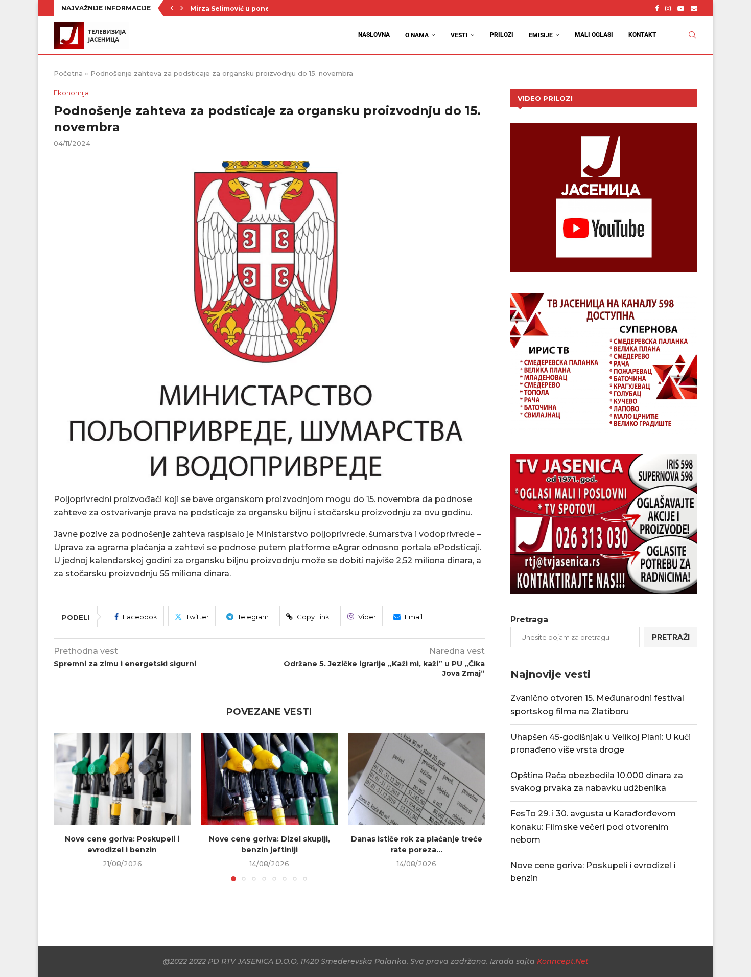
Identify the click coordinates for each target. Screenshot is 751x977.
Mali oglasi (594, 34)
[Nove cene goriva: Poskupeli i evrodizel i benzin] (122, 779)
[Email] (694, 8)
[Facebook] (657, 8)
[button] (172, 8)
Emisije (541, 35)
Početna (68, 73)
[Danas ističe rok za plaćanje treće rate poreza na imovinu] (416, 779)
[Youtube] (680, 8)
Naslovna (374, 34)
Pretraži (671, 637)
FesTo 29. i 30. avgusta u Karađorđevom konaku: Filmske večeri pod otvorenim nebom (593, 827)
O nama (417, 35)
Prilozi (501, 34)
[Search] (692, 35)
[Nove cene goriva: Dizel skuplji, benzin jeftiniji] (269, 779)
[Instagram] (668, 8)
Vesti (459, 35)
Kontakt (642, 34)
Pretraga (529, 619)
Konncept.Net (563, 961)
